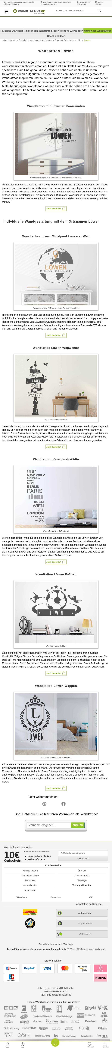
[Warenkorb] (104, 1045)
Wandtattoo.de (9, 40)
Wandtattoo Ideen (49, 30)
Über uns (82, 871)
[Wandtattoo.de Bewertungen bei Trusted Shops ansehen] (30, 928)
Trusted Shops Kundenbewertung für (34, 949)
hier (96, 548)
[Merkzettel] (89, 1045)
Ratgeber (23, 40)
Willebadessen (89, 66)
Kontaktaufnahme (30, 875)
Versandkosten (30, 885)
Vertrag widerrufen (82, 885)
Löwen (87, 40)
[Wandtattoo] (29, 11)
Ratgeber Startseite (11, 30)
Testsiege (82, 880)
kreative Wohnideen (71, 30)
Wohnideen (85, 934)
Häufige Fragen (30, 871)
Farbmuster (30, 880)
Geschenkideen (56, 36)
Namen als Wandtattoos (98, 30)
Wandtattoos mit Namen (40, 40)
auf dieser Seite (98, 437)
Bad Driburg (60, 656)
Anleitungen (31, 30)
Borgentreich (90, 656)
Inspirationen (85, 923)
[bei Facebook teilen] (57, 804)
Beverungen (73, 656)
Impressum (30, 890)
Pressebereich (82, 875)
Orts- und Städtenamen (65, 40)
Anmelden (83, 858)
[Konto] (7, 1045)
